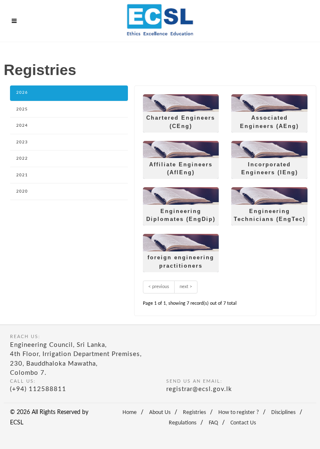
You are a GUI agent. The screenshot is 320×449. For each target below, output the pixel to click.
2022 (22, 158)
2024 (22, 125)
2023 (22, 142)
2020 (22, 191)
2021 (22, 175)
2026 (22, 92)
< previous (158, 286)
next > (186, 286)
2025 (22, 109)
